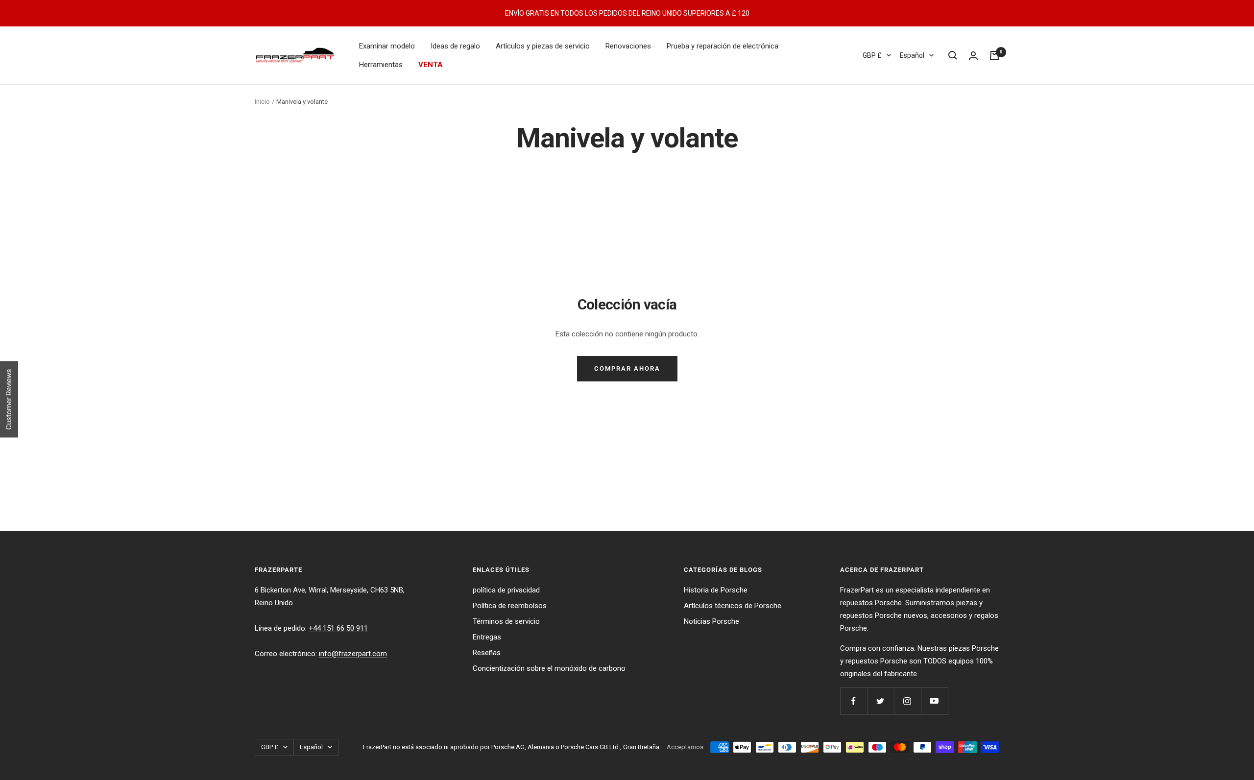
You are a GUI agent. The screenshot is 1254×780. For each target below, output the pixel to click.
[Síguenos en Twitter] (880, 700)
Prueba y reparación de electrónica (722, 46)
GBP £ (872, 55)
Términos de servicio (506, 621)
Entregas (487, 637)
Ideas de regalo (455, 46)
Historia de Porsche (716, 590)
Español (912, 55)
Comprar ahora (627, 368)
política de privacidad (506, 590)
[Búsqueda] (952, 55)
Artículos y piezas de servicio (543, 46)
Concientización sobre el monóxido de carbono (549, 668)
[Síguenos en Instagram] (907, 700)
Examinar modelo (387, 46)
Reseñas (487, 652)
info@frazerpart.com (353, 653)
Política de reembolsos (510, 605)
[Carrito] (994, 55)
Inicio (262, 101)
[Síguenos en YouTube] (934, 700)
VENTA (430, 64)
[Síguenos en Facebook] (853, 700)
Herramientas (381, 64)
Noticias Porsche (711, 621)
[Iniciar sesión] (973, 55)
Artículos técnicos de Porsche (732, 605)
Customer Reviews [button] (8, 399)
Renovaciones (628, 46)
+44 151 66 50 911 (338, 628)
